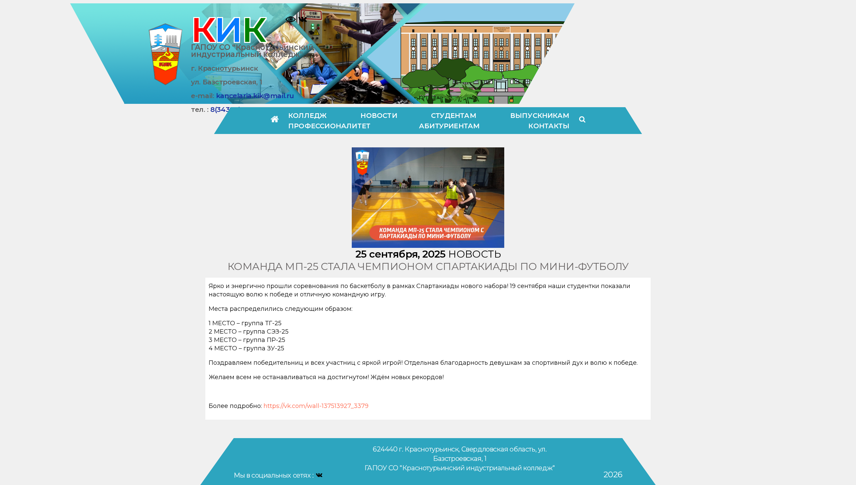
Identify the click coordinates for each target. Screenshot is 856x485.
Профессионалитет (329, 126)
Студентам (453, 116)
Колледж (307, 116)
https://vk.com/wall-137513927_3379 (315, 406)
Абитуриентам (449, 126)
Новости (378, 116)
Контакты (548, 126)
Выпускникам (539, 116)
